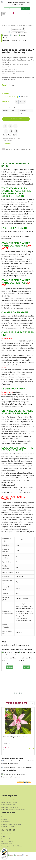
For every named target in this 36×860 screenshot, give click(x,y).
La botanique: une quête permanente (13, 809)
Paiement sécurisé (7, 841)
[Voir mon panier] (11, 14)
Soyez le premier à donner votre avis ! (15, 645)
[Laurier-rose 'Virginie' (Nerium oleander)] (18, 720)
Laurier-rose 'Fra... (26, 658)
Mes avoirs (4, 819)
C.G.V (3, 836)
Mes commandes (6, 817)
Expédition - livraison (8, 839)
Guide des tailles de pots (10, 97)
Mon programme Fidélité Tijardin (11, 846)
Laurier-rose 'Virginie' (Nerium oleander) (15, 737)
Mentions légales (6, 834)
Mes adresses (5, 822)
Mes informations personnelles (11, 824)
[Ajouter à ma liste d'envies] (31, 711)
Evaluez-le (7, 143)
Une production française (9, 802)
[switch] (4, 857)
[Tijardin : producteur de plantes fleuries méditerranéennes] (18, 3)
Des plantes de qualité (8, 805)
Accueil (3, 25)
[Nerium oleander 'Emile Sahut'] (5, 38)
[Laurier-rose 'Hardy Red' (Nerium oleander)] (11, 653)
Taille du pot (7, 93)
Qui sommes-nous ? (7, 800)
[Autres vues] (2, 38)
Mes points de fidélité (8, 826)
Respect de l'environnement (10, 807)
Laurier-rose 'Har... (10, 658)
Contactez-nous (6, 843)
